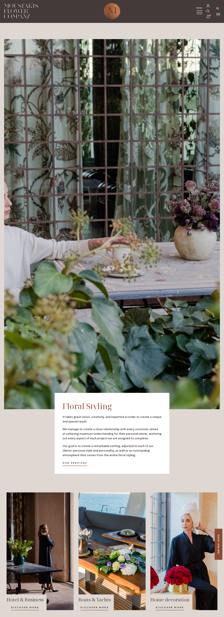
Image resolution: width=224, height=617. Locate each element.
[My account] (208, 5)
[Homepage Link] (21, 12)
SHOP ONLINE (218, 544)
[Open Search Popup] (208, 11)
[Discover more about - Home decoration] (183, 551)
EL (217, 8)
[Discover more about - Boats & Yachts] (112, 551)
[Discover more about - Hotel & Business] (40, 551)
